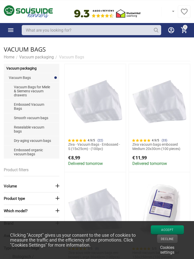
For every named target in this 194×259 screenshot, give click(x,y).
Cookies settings (167, 249)
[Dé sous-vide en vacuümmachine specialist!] (28, 11)
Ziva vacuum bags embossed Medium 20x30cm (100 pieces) (156, 146)
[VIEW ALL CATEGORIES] (11, 30)
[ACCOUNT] (171, 30)
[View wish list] (184, 14)
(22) (100, 140)
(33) (164, 140)
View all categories (10, 30)
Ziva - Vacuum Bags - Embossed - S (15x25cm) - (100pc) (94, 146)
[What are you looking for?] (156, 30)
